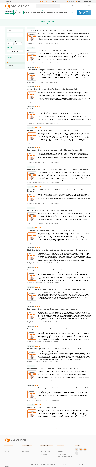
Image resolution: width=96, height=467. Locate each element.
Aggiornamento (18, 11)
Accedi (80, 1)
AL (15, 41)
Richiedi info (87, 1)
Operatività (45, 11)
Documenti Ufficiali (71, 11)
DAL (8, 41)
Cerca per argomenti (79, 5)
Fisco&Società (9, 11)
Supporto (71, 1)
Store (55, 1)
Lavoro (8, 13)
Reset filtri (15, 51)
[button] (15, 61)
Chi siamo (9, 1)
